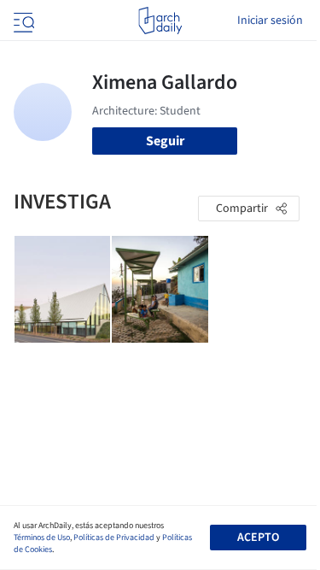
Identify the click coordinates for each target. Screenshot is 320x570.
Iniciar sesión (270, 20)
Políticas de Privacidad (113, 538)
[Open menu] (22, 20)
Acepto (258, 537)
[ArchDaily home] (160, 20)
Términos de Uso (42, 538)
